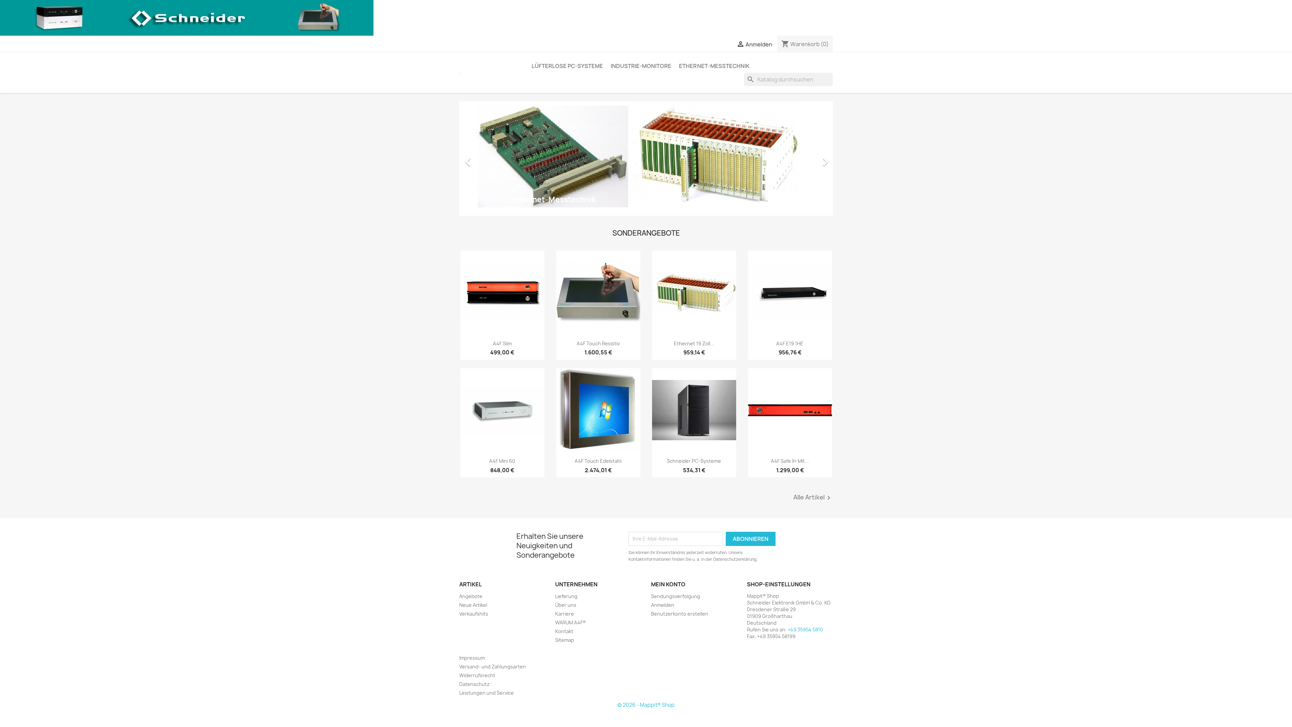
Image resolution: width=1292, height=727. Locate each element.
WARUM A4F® (570, 622)
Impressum (472, 658)
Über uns (565, 605)
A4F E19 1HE (789, 343)
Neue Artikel (473, 605)
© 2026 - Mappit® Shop (646, 704)
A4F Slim (502, 343)
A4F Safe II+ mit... (790, 461)
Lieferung (566, 596)
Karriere (564, 614)
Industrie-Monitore (641, 66)
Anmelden (662, 605)
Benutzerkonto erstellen (679, 614)
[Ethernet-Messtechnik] (646, 158)
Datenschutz (474, 684)
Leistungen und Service (486, 693)
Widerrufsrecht (477, 675)
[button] (487, 158)
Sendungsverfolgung (675, 596)
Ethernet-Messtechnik (714, 66)
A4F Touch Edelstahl (598, 461)
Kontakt (564, 631)
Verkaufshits (473, 614)
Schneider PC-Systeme (694, 461)
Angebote (470, 596)
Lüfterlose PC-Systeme (567, 66)
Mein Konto (668, 584)
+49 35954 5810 (805, 629)
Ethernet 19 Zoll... (694, 343)
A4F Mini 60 (502, 461)
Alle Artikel (813, 498)
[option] (646, 158)
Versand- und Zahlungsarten (492, 666)
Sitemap (564, 640)
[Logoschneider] (186, 17)
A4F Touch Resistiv (598, 343)
